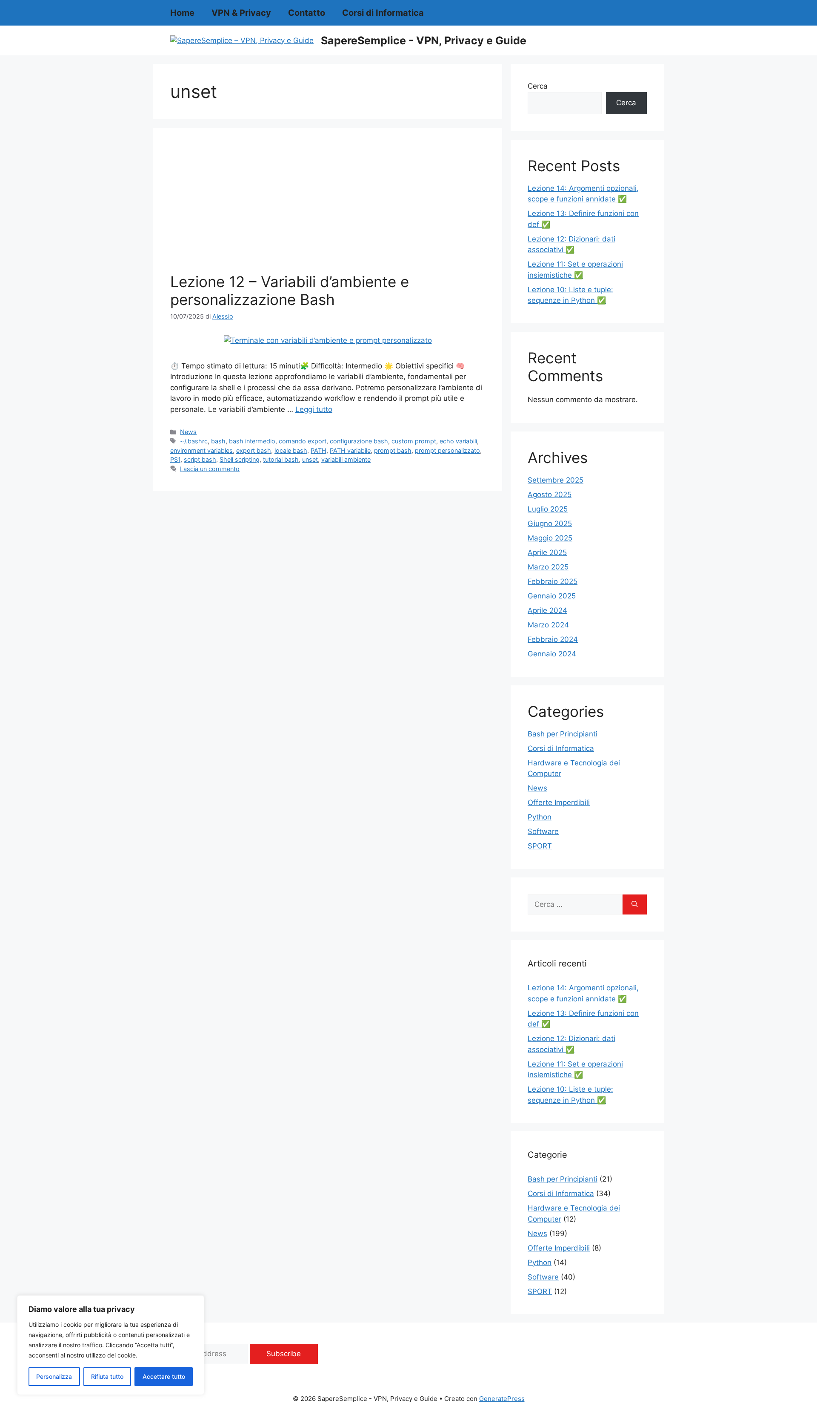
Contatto (306, 13)
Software (543, 831)
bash (218, 441)
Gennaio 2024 (552, 654)
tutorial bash (281, 459)
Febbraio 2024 (553, 639)
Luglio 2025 (548, 509)
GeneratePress (502, 1399)
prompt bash (392, 450)
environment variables (201, 450)
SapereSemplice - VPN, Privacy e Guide (423, 40)
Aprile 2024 (547, 610)
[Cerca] (635, 904)
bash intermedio (252, 441)
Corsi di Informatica (383, 13)
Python (539, 817)
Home (182, 13)
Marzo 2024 (548, 625)
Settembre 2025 (555, 480)
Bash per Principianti (562, 734)
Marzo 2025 (548, 567)
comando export (302, 441)
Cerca (538, 86)
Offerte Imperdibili (559, 802)
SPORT (540, 846)
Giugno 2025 (550, 523)
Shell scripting (240, 459)
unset (310, 459)
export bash (253, 450)
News (188, 431)
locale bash (290, 450)
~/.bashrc (194, 441)
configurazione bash (359, 441)
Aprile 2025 (547, 552)
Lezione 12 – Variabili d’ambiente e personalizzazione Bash (289, 290)
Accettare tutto (164, 1376)
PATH (318, 450)
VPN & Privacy (241, 13)
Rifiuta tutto (107, 1376)
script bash (200, 459)
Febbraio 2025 (552, 581)
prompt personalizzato (447, 450)
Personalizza (54, 1376)
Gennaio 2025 (552, 596)
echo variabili (458, 441)
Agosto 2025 (549, 494)
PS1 (175, 459)
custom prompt (413, 441)
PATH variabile (350, 450)
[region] (110, 1345)
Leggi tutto (313, 409)
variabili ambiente (346, 459)
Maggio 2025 (550, 538)
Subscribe (283, 1353)
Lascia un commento (210, 468)
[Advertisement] (327, 208)
